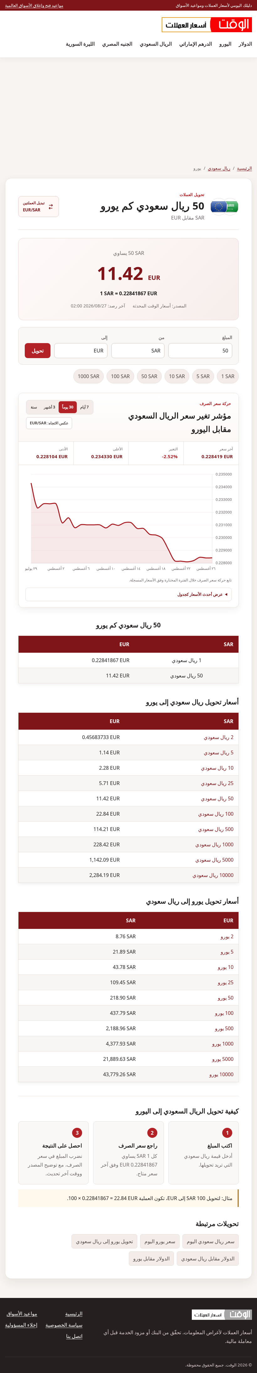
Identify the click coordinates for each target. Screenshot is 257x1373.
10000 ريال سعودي (212, 875)
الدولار (245, 43)
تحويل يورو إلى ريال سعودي (104, 1241)
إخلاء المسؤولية (21, 1324)
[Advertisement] (128, 105)
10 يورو (225, 967)
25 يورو (225, 982)
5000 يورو (222, 1059)
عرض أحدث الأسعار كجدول (200, 594)
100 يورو (224, 1013)
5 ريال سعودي (218, 752)
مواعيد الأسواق (22, 1313)
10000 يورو (221, 1074)
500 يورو (224, 1028)
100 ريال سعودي (215, 813)
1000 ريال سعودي (214, 844)
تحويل (38, 350)
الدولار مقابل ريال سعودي (207, 1258)
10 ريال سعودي (217, 767)
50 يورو (225, 997)
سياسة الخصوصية (63, 1324)
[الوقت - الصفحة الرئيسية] (207, 24)
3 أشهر (49, 407)
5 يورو (227, 951)
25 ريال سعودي (217, 783)
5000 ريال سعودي (214, 859)
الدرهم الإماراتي (195, 43)
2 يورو (227, 936)
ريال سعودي (219, 168)
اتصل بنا (74, 1336)
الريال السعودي (156, 43)
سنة (34, 407)
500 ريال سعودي (215, 829)
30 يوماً (67, 407)
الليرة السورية (80, 43)
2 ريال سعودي (218, 737)
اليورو (225, 43)
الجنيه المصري (117, 43)
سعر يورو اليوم (159, 1241)
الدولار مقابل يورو (151, 1258)
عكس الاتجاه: (49, 423)
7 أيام (84, 407)
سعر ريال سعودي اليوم (210, 1241)
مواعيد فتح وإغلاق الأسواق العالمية (34, 5)
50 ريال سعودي (217, 798)
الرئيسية (244, 168)
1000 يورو (222, 1043)
